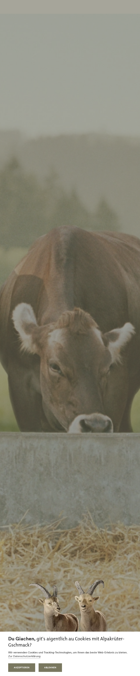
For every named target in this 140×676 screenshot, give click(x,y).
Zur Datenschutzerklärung (24, 656)
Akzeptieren (22, 667)
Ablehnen (50, 667)
